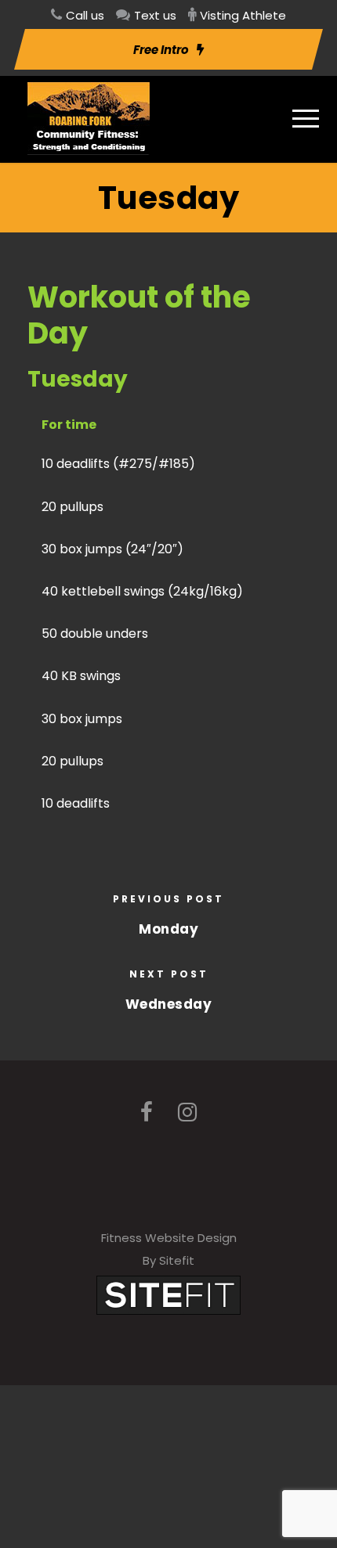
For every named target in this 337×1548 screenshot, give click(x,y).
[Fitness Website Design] (168, 1294)
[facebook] (146, 1112)
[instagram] (187, 1112)
